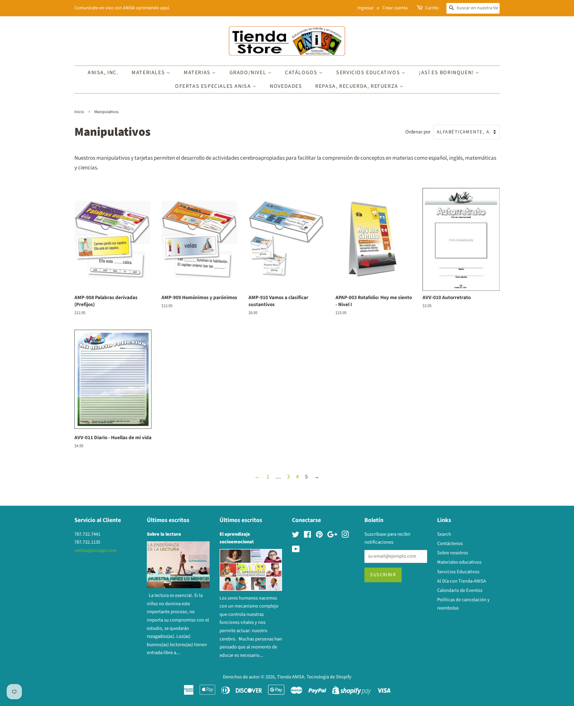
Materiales (149, 72)
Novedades (286, 86)
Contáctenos (450, 543)
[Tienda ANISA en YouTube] (296, 550)
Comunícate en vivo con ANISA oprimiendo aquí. (122, 8)
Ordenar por (417, 131)
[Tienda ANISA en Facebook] (307, 535)
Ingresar (365, 8)
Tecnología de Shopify (329, 676)
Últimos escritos (168, 520)
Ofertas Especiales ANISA (213, 86)
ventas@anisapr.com (95, 550)
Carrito (432, 8)
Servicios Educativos (369, 72)
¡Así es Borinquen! (447, 72)
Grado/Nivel (249, 72)
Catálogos (302, 72)
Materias (198, 72)
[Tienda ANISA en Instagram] (345, 535)
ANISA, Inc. (103, 72)
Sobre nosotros (452, 552)
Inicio (79, 112)
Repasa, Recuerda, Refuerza (357, 86)
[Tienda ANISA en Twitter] (295, 535)
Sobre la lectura (164, 534)
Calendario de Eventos (459, 590)
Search (444, 534)
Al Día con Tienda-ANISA (461, 581)
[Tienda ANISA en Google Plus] (332, 535)
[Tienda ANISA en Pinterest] (319, 535)
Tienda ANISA (290, 676)
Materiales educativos (459, 562)
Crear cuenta (395, 8)
